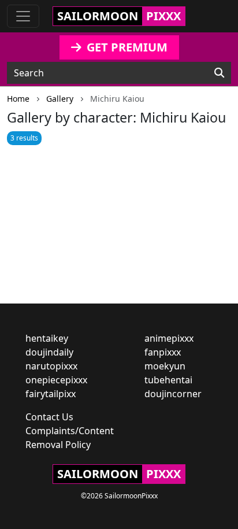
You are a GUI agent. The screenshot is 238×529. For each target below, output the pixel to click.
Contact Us (49, 416)
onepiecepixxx (56, 379)
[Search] (219, 73)
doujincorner (173, 393)
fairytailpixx (50, 393)
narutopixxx (51, 366)
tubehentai (168, 379)
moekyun (164, 366)
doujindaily (49, 352)
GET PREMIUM (126, 47)
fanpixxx (162, 352)
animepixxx (169, 338)
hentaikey (46, 338)
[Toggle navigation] (23, 16)
